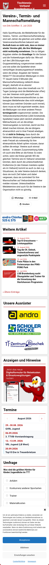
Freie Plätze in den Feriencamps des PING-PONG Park (28, 264)
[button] (45, 509)
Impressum (32, 561)
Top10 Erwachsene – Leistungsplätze (27, 242)
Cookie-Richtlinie (19, 561)
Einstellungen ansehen (24, 555)
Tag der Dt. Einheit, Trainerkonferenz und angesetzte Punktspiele (28, 252)
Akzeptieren (24, 540)
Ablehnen (24, 547)
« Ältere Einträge (11, 292)
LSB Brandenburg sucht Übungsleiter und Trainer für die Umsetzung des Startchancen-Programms (31, 277)
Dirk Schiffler (13, 25)
